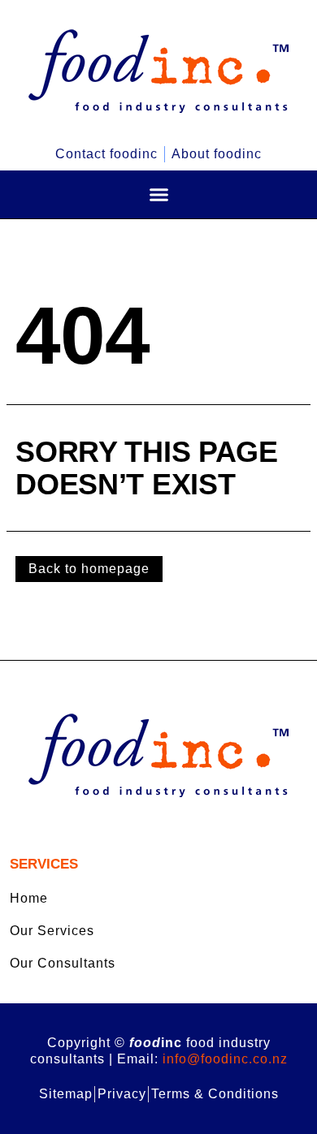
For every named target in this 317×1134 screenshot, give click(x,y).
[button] (158, 194)
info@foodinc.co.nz (225, 1059)
